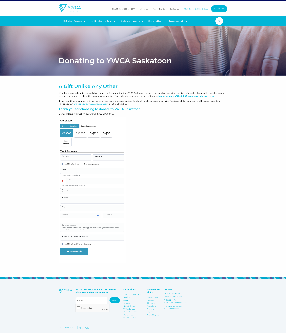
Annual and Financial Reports (151, 309)
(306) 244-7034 (172, 300)
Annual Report (153, 315)
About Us (144, 9)
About (125, 300)
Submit (114, 300)
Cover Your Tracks (130, 312)
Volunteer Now (129, 318)
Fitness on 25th (154, 21)
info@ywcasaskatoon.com (176, 302)
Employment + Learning (130, 21)
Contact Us (174, 9)
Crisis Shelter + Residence (71, 21)
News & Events (129, 306)
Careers (126, 303)
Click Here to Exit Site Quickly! (196, 9)
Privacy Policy (84, 328)
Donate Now (219, 9)
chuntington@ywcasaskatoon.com (91, 104)
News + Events (159, 9)
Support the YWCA (176, 21)
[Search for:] (200, 21)
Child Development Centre (101, 21)
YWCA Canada (129, 309)
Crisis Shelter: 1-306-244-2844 (123, 9)
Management (152, 297)
